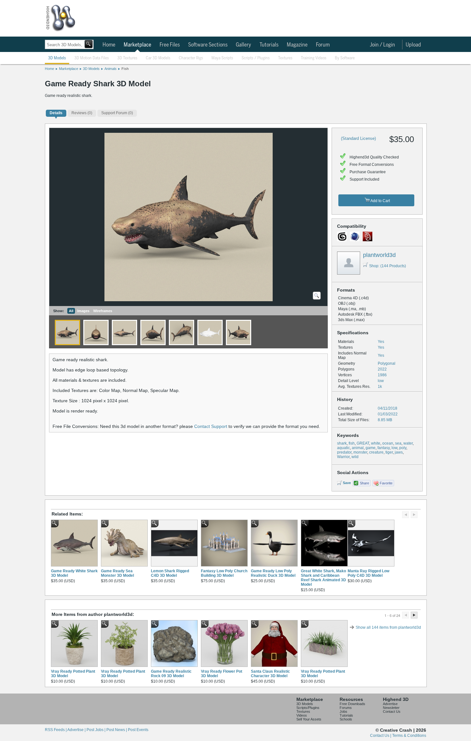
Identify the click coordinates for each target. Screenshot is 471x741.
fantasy (383, 448)
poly (402, 448)
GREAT (363, 443)
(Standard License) (358, 138)
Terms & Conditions (409, 735)
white (375, 443)
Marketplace (137, 44)
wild (355, 457)
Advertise (390, 704)
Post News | (117, 730)
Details (56, 113)
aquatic (343, 448)
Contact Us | (381, 735)
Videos (301, 715)
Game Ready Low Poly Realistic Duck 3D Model (273, 573)
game (371, 448)
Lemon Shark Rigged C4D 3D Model (170, 573)
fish (352, 443)
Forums (346, 708)
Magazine (297, 44)
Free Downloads (352, 704)
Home (109, 44)
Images (83, 311)
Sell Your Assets (308, 719)
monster (360, 452)
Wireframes (102, 311)
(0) (81, 113)
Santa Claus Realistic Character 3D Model (270, 673)
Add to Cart (380, 201)
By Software (345, 58)
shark (342, 443)
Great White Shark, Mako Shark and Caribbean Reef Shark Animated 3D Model (323, 578)
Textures (285, 58)
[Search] (89, 44)
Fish (125, 69)
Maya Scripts (222, 58)
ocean (387, 443)
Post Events (138, 730)
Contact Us (392, 711)
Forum (323, 44)
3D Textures (127, 58)
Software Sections (207, 44)
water (408, 443)
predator (344, 452)
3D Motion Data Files (91, 58)
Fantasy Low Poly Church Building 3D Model (224, 573)
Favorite (386, 483)
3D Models (57, 58)
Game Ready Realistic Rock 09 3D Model (171, 673)
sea (398, 443)
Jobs (343, 711)
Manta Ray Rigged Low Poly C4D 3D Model (368, 573)
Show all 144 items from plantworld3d (388, 627)
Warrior (343, 457)
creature (376, 452)
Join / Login (382, 44)
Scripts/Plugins (307, 708)
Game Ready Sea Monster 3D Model (117, 573)
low (394, 448)
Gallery (243, 44)
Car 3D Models (158, 58)
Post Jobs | (96, 730)
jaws (399, 452)
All (71, 311)
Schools (346, 719)
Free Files (170, 44)
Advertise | (77, 730)
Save (347, 483)
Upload (413, 44)
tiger (389, 452)
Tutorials (269, 44)
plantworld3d (379, 255)
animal (358, 448)
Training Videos (313, 58)
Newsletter (391, 708)
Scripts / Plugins (256, 58)
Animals (110, 69)
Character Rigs (191, 58)
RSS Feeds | (56, 730)
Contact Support (210, 426)
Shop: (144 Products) (387, 266)
